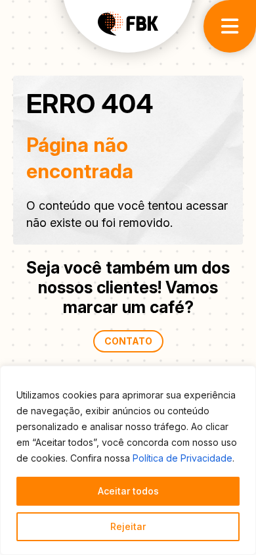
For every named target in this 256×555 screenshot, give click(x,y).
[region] (128, 460)
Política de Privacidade (182, 458)
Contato (128, 341)
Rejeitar (128, 526)
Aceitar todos (128, 490)
